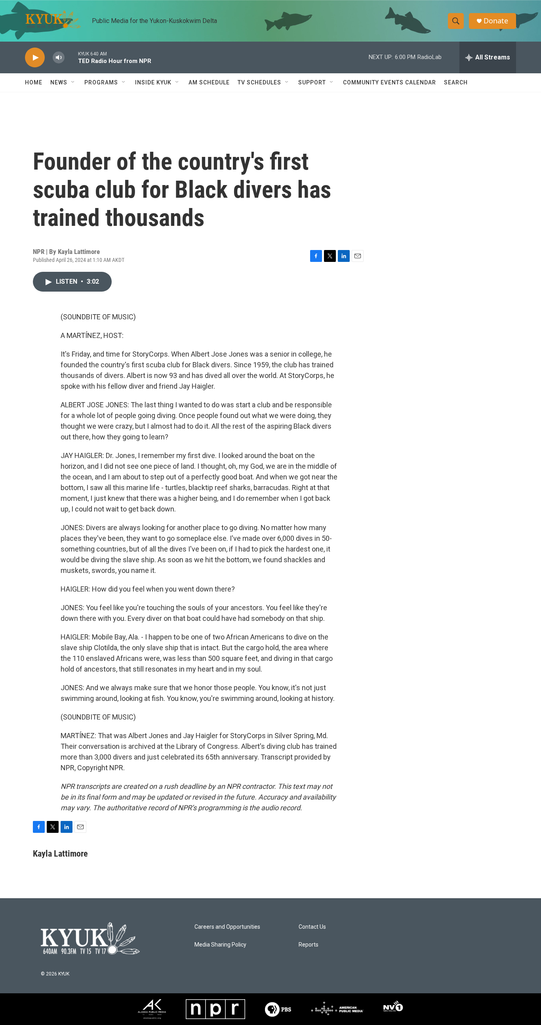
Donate (496, 21)
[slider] (71, 57)
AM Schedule (209, 82)
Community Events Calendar (389, 82)
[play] (35, 57)
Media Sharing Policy (220, 945)
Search (456, 82)
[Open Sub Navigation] (73, 82)
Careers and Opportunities (227, 927)
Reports (308, 945)
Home (33, 82)
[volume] (58, 58)
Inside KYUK (153, 82)
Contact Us (312, 927)
